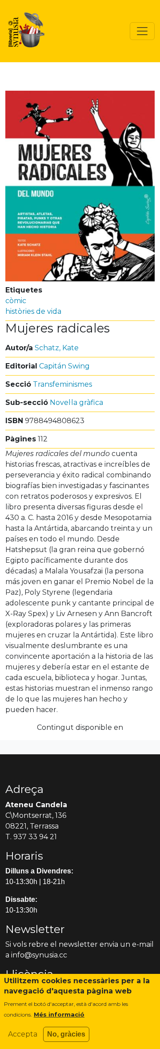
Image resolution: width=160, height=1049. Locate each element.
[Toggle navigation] (142, 31)
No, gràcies (66, 1034)
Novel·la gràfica (76, 402)
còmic (15, 300)
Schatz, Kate (57, 348)
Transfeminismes (62, 384)
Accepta (22, 1034)
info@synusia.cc (39, 955)
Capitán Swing (64, 366)
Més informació (59, 1014)
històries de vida (33, 311)
